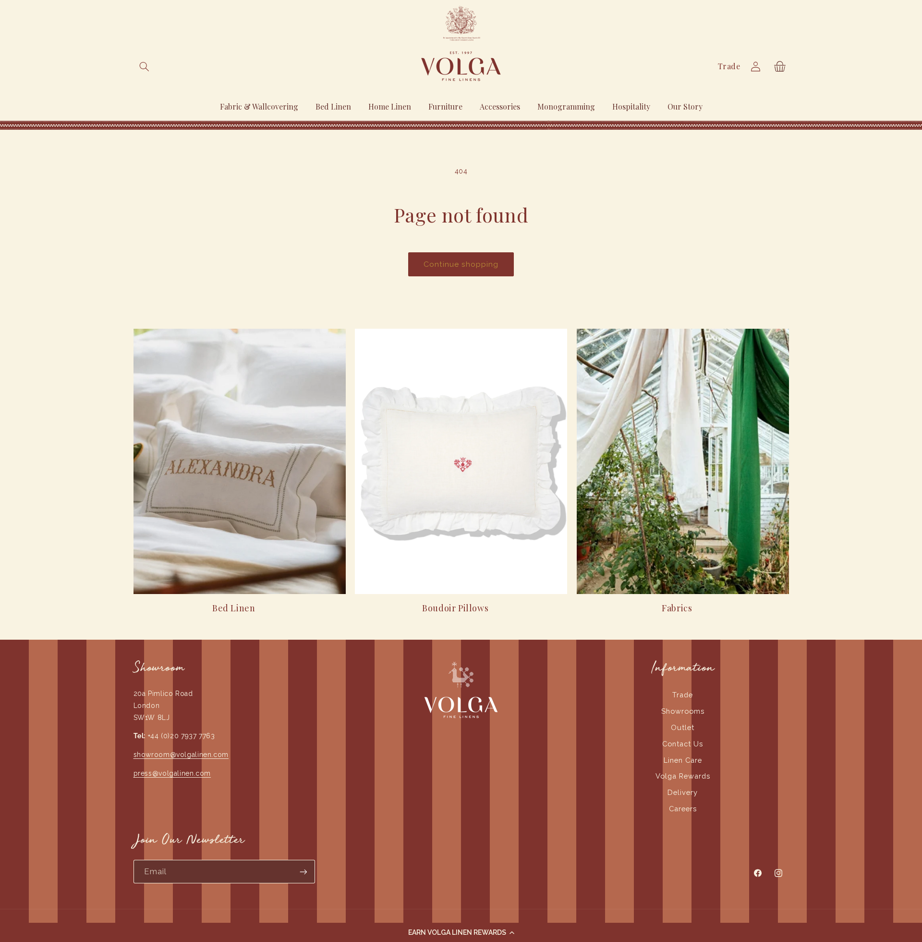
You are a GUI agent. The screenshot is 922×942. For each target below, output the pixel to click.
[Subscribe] (303, 871)
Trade (729, 66)
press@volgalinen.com (172, 773)
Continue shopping (461, 264)
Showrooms (682, 711)
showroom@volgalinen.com (181, 754)
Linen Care (683, 760)
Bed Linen (233, 608)
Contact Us (682, 744)
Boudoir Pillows (455, 608)
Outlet (682, 727)
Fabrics (677, 608)
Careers (683, 809)
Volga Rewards (682, 776)
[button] (461, 932)
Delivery (682, 792)
